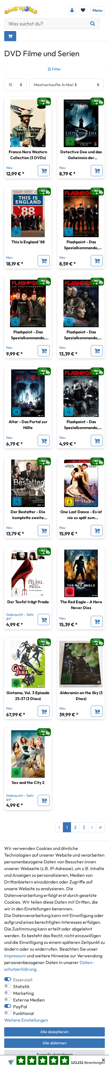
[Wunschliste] (83, 10)
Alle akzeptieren (54, 1031)
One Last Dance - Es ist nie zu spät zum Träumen (81, 515)
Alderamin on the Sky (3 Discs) (81, 695)
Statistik (21, 986)
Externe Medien (29, 1000)
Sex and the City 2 (28, 782)
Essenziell (22, 979)
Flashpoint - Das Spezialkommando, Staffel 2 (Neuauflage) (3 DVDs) (81, 245)
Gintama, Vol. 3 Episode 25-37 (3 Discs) (27, 695)
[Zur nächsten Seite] (92, 827)
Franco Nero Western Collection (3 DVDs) (28, 154)
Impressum (15, 955)
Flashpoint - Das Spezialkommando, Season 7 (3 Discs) (28, 335)
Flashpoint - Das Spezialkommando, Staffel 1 (81, 425)
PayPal (20, 1006)
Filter (56, 69)
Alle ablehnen (54, 1042)
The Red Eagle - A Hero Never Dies (81, 604)
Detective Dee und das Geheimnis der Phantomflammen (81, 155)
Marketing (23, 993)
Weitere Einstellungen (26, 1020)
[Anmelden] (71, 10)
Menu (98, 10)
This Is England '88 (28, 241)
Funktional (23, 1013)
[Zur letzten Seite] (100, 827)
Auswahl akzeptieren (54, 1054)
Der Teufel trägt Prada (28, 601)
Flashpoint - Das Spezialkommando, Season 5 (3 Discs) (81, 335)
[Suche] (93, 23)
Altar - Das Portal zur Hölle (28, 424)
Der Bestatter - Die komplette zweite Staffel (28, 515)
